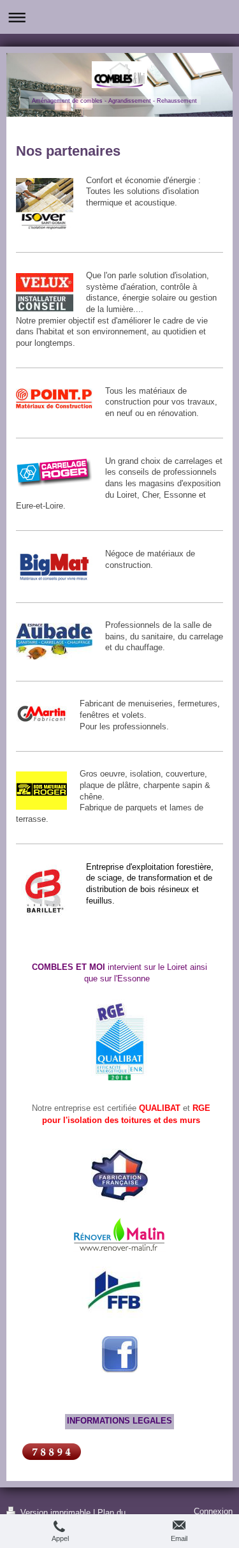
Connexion (213, 1511)
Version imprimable (55, 1512)
